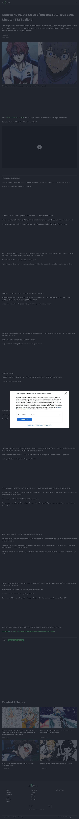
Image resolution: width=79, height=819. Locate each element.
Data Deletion (30, 425)
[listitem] (39, 415)
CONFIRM (24, 419)
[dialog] (39, 409)
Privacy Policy (48, 425)
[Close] (66, 393)
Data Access (39, 425)
